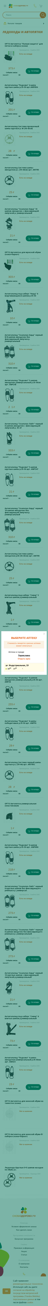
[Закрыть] (44, 633)
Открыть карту (24, 659)
